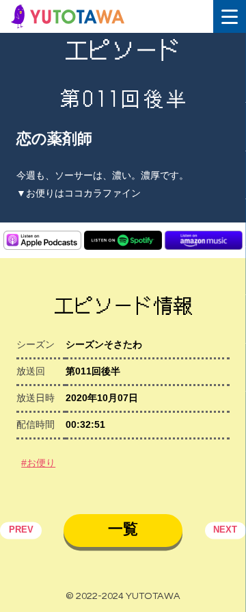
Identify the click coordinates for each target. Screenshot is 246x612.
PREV (21, 530)
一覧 (123, 528)
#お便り (38, 462)
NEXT (225, 530)
